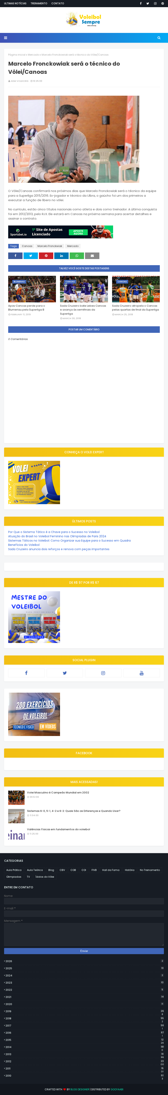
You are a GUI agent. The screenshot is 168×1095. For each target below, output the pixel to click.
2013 (85, 1054)
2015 (85, 1040)
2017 (85, 1026)
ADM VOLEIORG (19, 81)
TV (28, 876)
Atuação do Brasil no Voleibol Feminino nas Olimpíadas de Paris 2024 (57, 536)
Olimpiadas (13, 876)
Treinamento (39, 3)
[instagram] (155, 3)
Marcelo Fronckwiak (49, 246)
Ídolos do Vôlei (44, 876)
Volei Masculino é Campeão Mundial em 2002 (58, 792)
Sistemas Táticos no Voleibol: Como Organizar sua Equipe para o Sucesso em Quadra (69, 541)
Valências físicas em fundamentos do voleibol (58, 829)
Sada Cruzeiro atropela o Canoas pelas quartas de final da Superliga (135, 308)
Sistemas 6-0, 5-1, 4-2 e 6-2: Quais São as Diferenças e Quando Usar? (73, 811)
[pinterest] (162, 3)
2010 (84, 1076)
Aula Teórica (35, 870)
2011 (84, 1069)
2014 (85, 1047)
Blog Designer (79, 1089)
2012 (85, 1061)
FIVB (94, 870)
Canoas (27, 246)
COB (73, 870)
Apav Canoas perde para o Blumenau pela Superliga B (26, 308)
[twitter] (148, 3)
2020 (84, 1004)
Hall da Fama (110, 870)
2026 (84, 961)
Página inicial (16, 54)
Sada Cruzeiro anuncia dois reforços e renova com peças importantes (58, 549)
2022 (84, 990)
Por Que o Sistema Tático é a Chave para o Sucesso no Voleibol (54, 532)
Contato (57, 3)
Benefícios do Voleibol (24, 545)
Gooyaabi (117, 1089)
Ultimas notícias (15, 3)
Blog (51, 870)
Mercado (33, 54)
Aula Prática (14, 870)
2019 (85, 1011)
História (129, 870)
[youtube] (142, 673)
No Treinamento (150, 870)
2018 (85, 1018)
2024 (84, 975)
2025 (84, 968)
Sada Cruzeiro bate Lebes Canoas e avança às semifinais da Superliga (83, 310)
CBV (62, 870)
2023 (84, 983)
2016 (85, 1033)
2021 (84, 997)
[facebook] (140, 3)
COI (84, 870)
